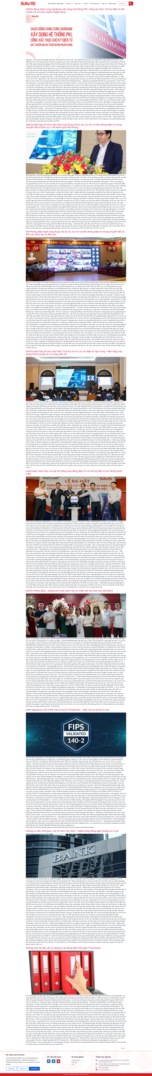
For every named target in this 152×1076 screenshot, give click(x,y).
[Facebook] (48, 1061)
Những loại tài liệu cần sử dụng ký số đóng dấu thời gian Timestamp (63, 947)
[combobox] (123, 3)
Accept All (34, 1068)
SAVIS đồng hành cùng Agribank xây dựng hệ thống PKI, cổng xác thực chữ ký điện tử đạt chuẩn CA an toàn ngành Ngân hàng (75, 10)
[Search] (131, 3)
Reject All (23, 1068)
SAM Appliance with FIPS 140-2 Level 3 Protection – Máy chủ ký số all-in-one (67, 709)
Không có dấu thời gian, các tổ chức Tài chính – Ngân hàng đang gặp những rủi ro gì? (72, 830)
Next (123, 1048)
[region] (23, 1062)
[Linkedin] (53, 1061)
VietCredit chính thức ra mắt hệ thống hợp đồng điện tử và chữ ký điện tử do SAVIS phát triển (74, 472)
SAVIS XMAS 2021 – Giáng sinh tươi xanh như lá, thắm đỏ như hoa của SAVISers (69, 590)
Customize (11, 1068)
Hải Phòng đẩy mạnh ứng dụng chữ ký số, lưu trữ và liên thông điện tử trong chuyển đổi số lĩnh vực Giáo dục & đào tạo (75, 233)
